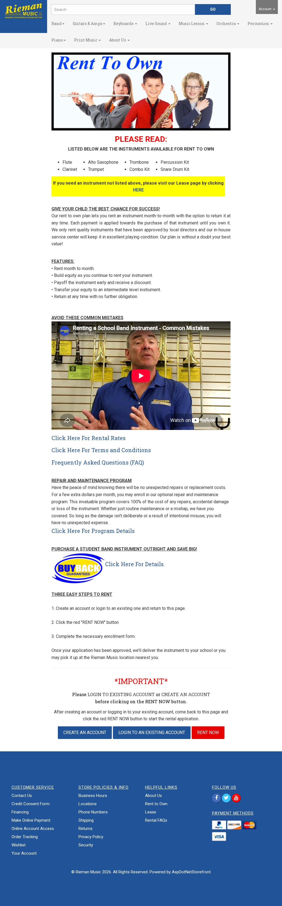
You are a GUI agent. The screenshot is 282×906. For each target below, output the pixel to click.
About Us (118, 40)
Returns (85, 828)
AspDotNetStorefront (191, 871)
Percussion (259, 23)
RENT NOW (208, 732)
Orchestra (226, 23)
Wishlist (19, 845)
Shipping (86, 820)
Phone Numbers (93, 812)
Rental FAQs (156, 820)
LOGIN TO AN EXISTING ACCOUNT (151, 732)
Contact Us (22, 795)
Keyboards (123, 23)
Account (265, 9)
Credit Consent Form (31, 803)
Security (85, 845)
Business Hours (92, 795)
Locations (87, 803)
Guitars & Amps (87, 23)
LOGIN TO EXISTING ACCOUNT (120, 694)
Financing (20, 812)
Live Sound (156, 23)
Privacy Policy (90, 836)
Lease (150, 812)
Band (56, 23)
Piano (57, 40)
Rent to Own (156, 803)
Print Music (86, 40)
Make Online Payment (31, 820)
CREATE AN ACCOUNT (185, 694)
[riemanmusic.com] (23, 11)
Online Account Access (33, 828)
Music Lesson (192, 23)
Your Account (24, 853)
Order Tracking (25, 836)
